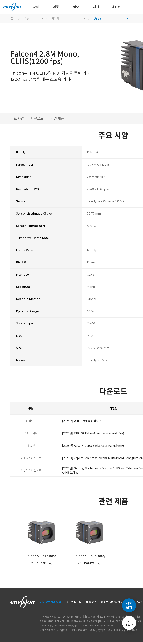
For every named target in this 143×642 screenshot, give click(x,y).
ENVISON (12, 7)
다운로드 (37, 118)
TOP (129, 625)
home (12, 18)
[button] (15, 539)
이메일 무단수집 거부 (113, 602)
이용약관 (91, 602)
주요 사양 (17, 118)
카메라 (55, 18)
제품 (27, 18)
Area (97, 18)
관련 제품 (57, 118)
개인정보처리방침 (50, 602)
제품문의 (129, 605)
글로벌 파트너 (73, 602)
